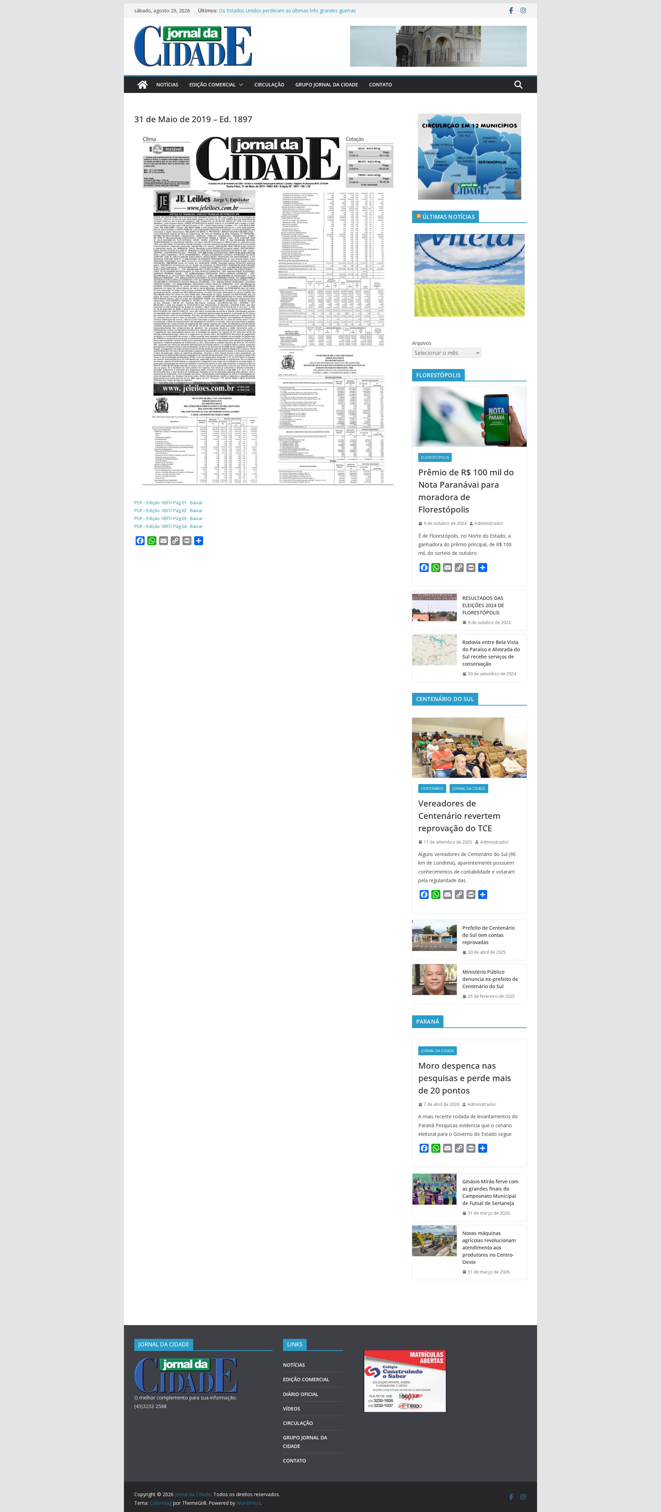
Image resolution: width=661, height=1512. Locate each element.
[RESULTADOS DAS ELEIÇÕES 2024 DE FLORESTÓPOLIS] (434, 610)
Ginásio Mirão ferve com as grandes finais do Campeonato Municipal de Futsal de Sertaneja (490, 1192)
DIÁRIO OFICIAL (300, 1394)
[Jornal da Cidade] (142, 84)
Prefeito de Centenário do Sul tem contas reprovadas (488, 934)
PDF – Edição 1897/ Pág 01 (160, 502)
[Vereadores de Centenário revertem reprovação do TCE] (469, 748)
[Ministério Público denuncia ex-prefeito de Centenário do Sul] (434, 984)
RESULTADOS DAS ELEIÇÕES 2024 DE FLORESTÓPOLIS (483, 605)
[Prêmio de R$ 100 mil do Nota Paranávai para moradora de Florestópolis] (469, 417)
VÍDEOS (291, 1408)
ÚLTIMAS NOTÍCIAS (448, 217)
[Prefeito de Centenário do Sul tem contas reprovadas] (434, 940)
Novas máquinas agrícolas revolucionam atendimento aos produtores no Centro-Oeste (489, 1247)
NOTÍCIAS (167, 84)
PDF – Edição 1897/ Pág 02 (160, 510)
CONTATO (380, 84)
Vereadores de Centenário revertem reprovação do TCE (459, 815)
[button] (239, 84)
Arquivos (421, 343)
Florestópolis (435, 457)
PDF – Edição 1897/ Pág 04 (160, 526)
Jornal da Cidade (468, 788)
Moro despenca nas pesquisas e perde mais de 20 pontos (464, 1078)
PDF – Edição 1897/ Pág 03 (160, 518)
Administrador (489, 523)
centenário (432, 788)
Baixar (196, 502)
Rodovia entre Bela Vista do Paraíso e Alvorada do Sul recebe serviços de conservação (491, 653)
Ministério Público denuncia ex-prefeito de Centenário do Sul (490, 979)
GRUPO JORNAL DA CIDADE (326, 84)
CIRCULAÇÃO (269, 84)
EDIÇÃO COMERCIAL (212, 84)
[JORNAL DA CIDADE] (186, 1362)
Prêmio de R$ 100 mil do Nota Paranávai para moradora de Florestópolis (466, 490)
